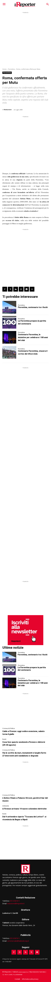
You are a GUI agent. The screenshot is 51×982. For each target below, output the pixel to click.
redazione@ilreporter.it (15, 903)
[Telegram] (26, 289)
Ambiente (5, 806)
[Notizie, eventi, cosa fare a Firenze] (24, 4)
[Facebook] (4, 289)
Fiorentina (11, 69)
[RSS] (25, 952)
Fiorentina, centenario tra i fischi (33, 307)
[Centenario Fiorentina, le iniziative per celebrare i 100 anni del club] (9, 337)
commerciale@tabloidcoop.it (18, 941)
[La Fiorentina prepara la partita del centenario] (9, 322)
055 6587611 (15, 901)
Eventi (4, 739)
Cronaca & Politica (8, 728)
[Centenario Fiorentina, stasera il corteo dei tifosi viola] (9, 352)
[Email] (32, 289)
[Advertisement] (25, 39)
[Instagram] (19, 952)
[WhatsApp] (21, 289)
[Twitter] (10, 289)
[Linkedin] (15, 289)
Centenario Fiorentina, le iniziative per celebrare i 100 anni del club (33, 337)
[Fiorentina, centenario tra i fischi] (9, 307)
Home (4, 69)
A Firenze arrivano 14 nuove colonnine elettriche (24, 809)
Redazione (8, 109)
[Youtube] (37, 952)
